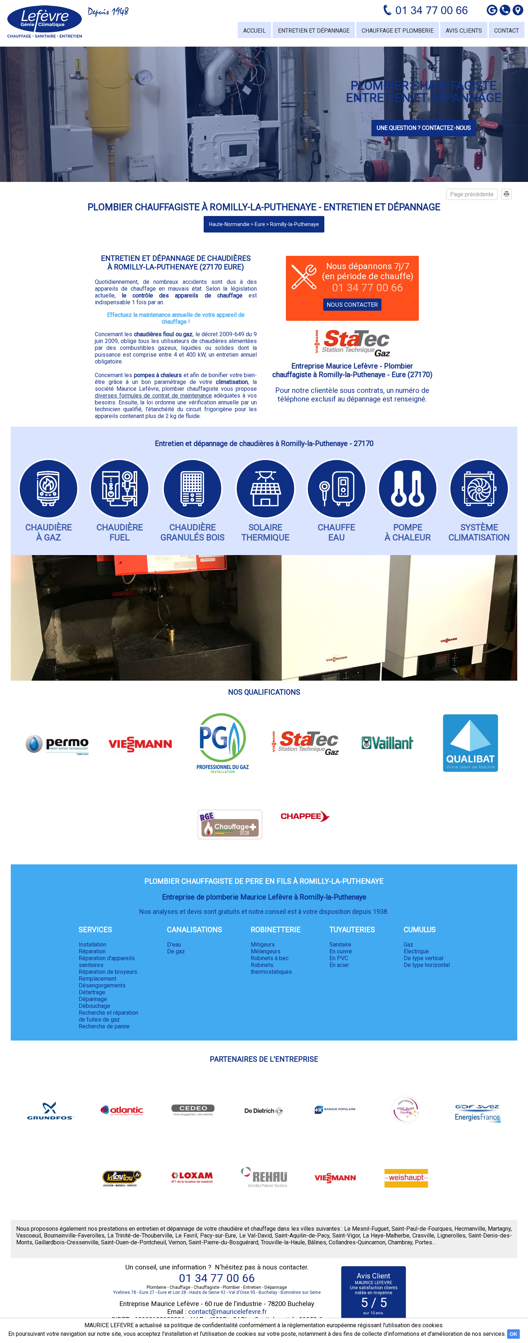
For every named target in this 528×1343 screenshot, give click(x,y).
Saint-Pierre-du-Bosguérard (223, 1242)
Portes (423, 1242)
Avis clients (464, 30)
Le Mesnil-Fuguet (366, 1228)
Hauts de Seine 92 (207, 1292)
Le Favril (186, 1235)
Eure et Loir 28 (172, 1292)
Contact (506, 30)
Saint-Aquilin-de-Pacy (302, 1235)
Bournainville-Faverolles (74, 1235)
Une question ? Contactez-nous (424, 128)
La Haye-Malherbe (386, 1235)
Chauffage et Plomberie (398, 30)
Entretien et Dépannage (313, 30)
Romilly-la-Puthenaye (294, 224)
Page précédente (472, 194)
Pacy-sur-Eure (218, 1235)
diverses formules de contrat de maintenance (153, 395)
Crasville (423, 1235)
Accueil (254, 30)
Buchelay (268, 1292)
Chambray (400, 1242)
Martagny (499, 1228)
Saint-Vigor (346, 1235)
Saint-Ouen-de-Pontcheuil (133, 1242)
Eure (260, 224)
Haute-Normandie (229, 224)
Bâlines (316, 1242)
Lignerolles (451, 1235)
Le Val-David (255, 1235)
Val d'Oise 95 (242, 1292)
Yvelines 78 (124, 1292)
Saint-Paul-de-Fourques (422, 1228)
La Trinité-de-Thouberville (139, 1235)
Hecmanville (469, 1228)
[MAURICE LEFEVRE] (44, 21)
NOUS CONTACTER (352, 304)
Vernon (177, 1242)
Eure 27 (146, 1292)
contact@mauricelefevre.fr (227, 1312)
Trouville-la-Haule (283, 1242)
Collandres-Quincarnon (357, 1242)
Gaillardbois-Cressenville (66, 1242)
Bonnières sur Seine (301, 1292)
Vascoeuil (28, 1235)
